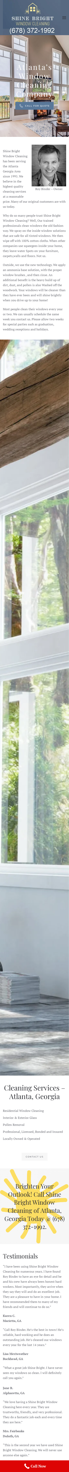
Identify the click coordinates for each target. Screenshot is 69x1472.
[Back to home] (31, 17)
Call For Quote (37, 105)
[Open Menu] (64, 17)
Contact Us (35, 1156)
